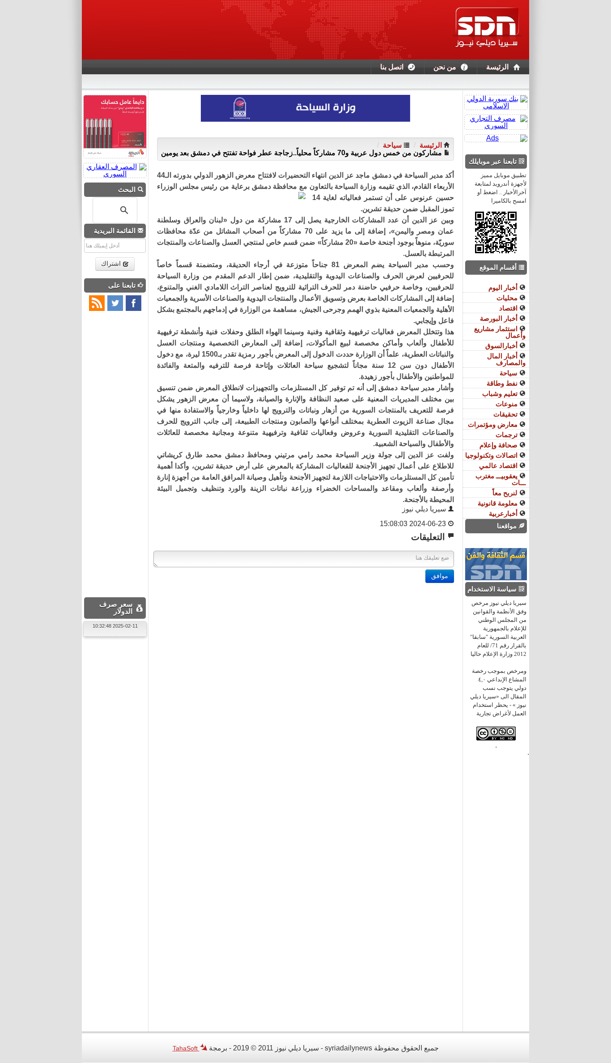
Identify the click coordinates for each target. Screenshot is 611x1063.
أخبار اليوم (503, 287)
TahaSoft (186, 1048)
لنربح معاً (505, 493)
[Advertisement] (305, 645)
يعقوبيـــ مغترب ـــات (500, 479)
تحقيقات (506, 414)
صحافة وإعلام (499, 445)
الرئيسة (497, 67)
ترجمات (507, 434)
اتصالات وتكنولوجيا (492, 455)
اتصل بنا (391, 67)
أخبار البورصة (499, 318)
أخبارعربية (504, 513)
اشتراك (112, 263)
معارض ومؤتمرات (493, 424)
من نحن (444, 67)
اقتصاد (509, 308)
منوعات (507, 404)
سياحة (393, 145)
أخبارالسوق (502, 345)
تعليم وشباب (500, 393)
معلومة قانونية (498, 503)
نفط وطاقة (503, 383)
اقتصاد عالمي (499, 465)
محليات (507, 298)
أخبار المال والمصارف (506, 359)
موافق (439, 576)
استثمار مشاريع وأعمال (500, 332)
